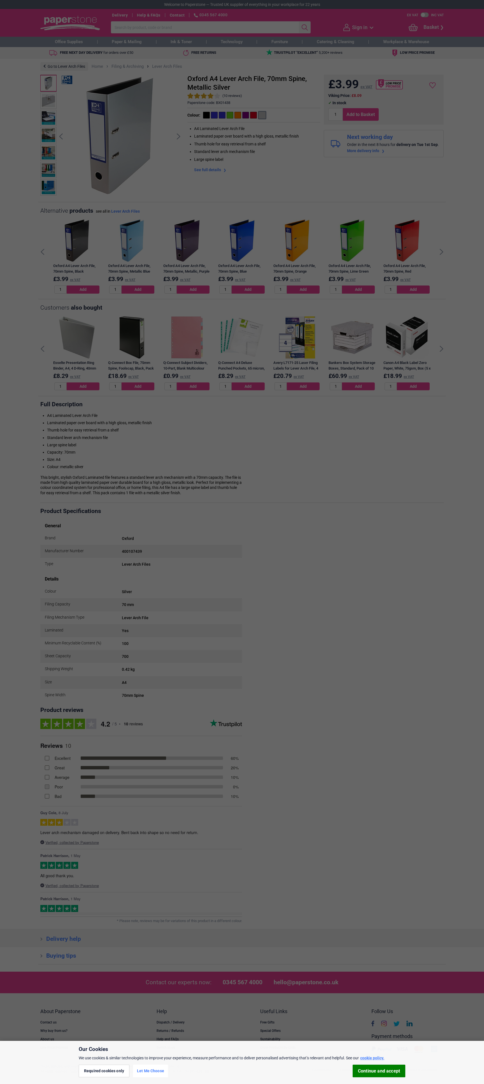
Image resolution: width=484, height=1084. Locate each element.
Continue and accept (379, 1071)
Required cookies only (104, 1071)
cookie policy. (372, 1058)
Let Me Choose (150, 1071)
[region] (242, 1062)
